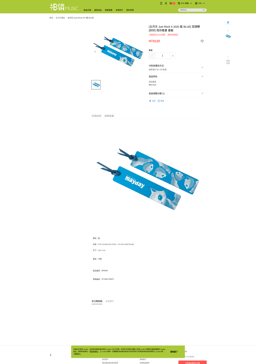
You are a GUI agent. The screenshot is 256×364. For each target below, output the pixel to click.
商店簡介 (105, 359)
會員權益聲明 (144, 363)
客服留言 (143, 359)
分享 (153, 101)
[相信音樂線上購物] (64, 7)
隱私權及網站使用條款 (110, 363)
